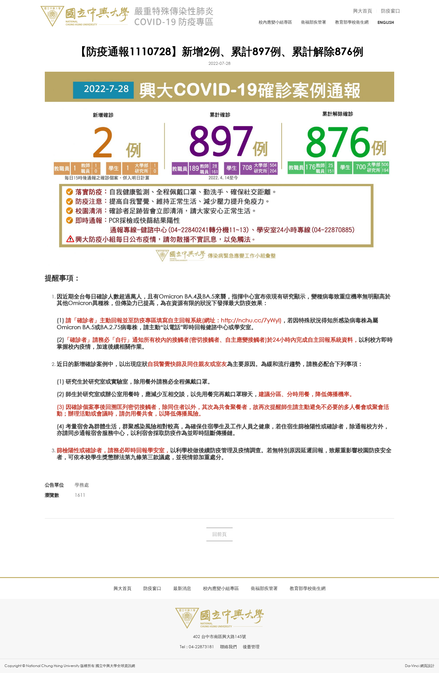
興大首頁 (362, 11)
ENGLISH (385, 22)
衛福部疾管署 (313, 21)
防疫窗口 (390, 11)
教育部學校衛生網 (352, 21)
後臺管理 (251, 646)
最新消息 (182, 588)
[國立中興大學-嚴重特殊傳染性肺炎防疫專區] (127, 16)
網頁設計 (427, 665)
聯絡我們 (228, 646)
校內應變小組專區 (275, 21)
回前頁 (219, 534)
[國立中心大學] (219, 625)
